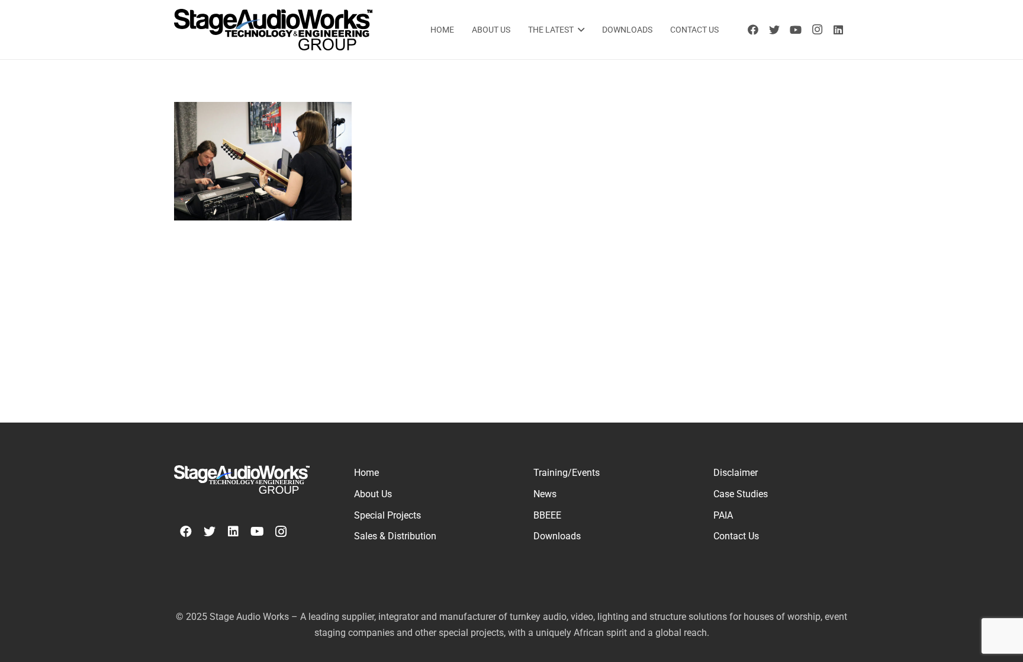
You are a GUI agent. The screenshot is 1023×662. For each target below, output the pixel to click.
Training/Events (566, 472)
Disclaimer (735, 472)
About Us (373, 494)
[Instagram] (817, 29)
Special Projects (387, 515)
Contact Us (736, 536)
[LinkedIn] (838, 29)
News (544, 494)
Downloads (557, 536)
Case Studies (740, 494)
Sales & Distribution (395, 536)
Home (366, 472)
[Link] (273, 29)
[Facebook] (753, 29)
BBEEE (547, 515)
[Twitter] (774, 29)
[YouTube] (795, 29)
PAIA (723, 515)
